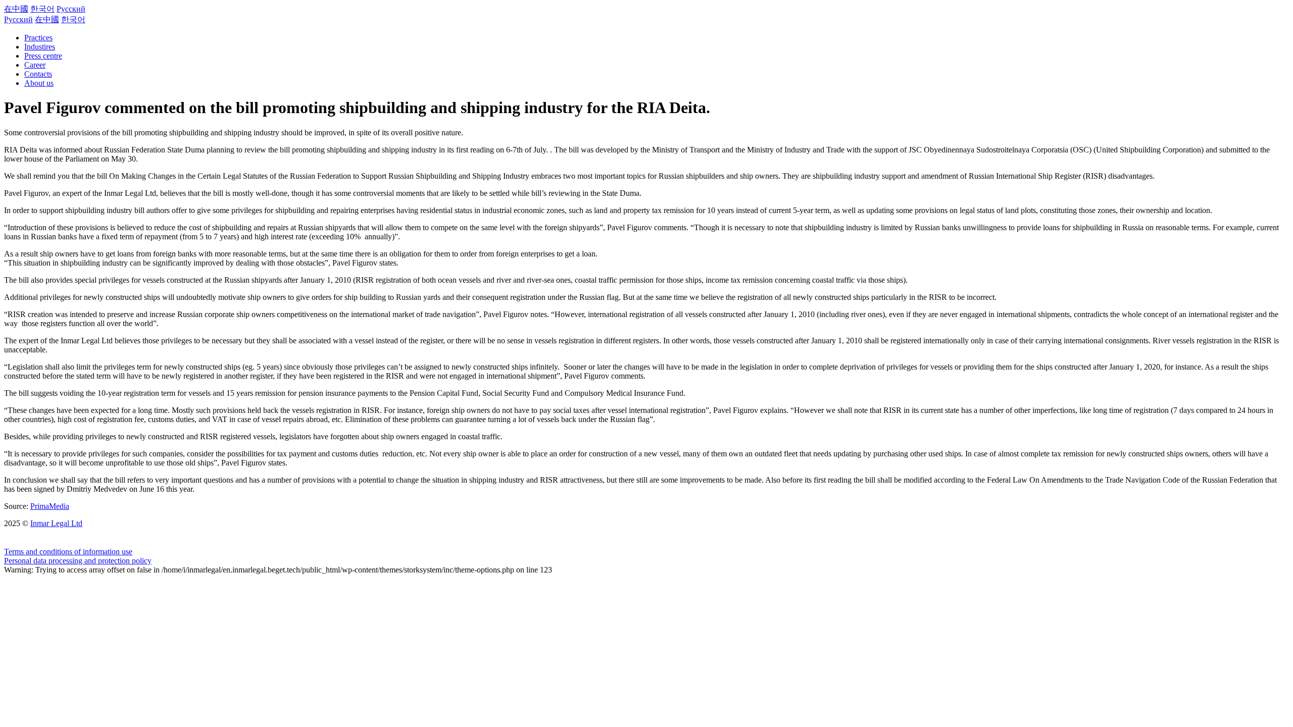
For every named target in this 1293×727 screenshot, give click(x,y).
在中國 (16, 9)
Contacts (38, 74)
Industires (39, 46)
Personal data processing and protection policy (78, 560)
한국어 (42, 9)
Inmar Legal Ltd (56, 523)
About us (39, 83)
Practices (38, 37)
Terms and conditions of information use (68, 551)
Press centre (43, 55)
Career (34, 65)
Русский (71, 9)
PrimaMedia (49, 506)
